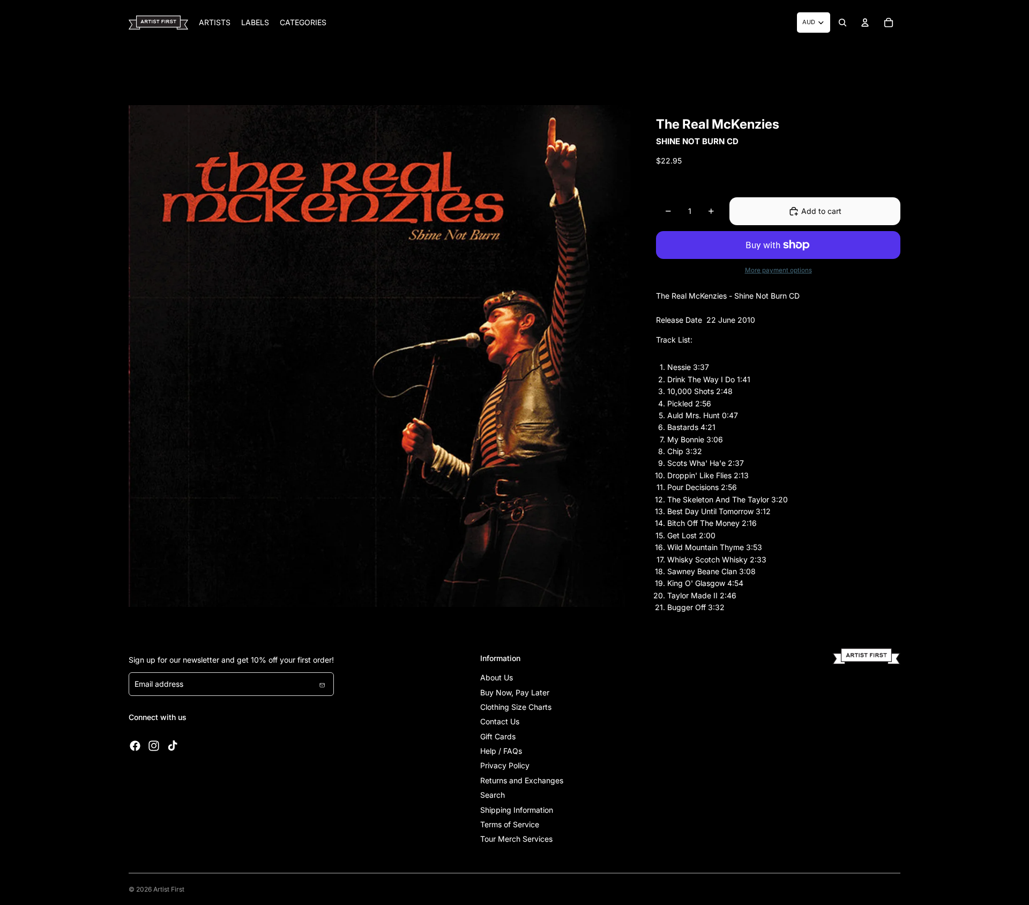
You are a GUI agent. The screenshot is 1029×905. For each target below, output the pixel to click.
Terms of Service (509, 824)
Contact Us (499, 721)
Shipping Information (516, 809)
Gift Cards (498, 736)
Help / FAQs (501, 750)
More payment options (778, 270)
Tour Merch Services (516, 838)
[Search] (842, 22)
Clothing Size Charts (515, 706)
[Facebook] (135, 745)
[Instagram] (153, 745)
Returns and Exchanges (521, 780)
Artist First (168, 889)
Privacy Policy (505, 765)
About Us (496, 677)
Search (492, 794)
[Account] (865, 22)
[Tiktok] (172, 745)
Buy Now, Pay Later (514, 692)
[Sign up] (322, 684)
